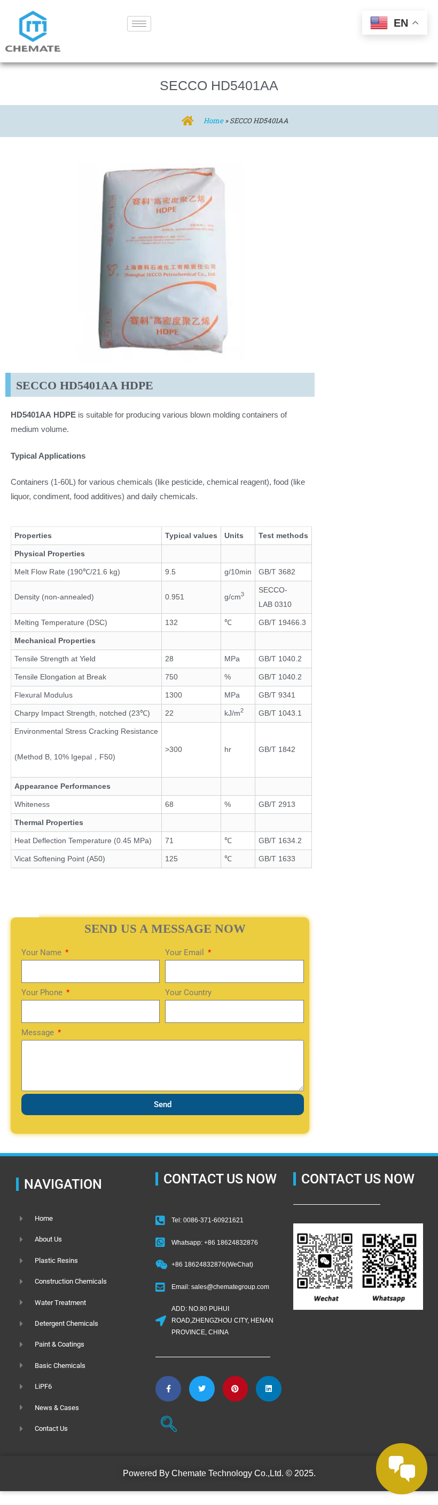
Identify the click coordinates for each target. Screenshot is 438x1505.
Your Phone (43, 992)
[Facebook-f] (168, 1389)
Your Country (188, 992)
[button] (168, 1425)
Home (213, 120)
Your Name (42, 952)
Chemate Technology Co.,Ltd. (227, 1473)
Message (38, 1032)
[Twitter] (202, 1389)
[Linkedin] (268, 1389)
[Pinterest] (235, 1389)
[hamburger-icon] (139, 23)
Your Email (185, 952)
